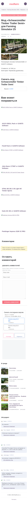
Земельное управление (9, 426)
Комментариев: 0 (15, 34)
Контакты (14, 499)
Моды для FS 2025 (21, 15)
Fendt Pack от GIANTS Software (13, 146)
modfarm (14, 4)
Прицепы (4, 15)
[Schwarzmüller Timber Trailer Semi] (14, 46)
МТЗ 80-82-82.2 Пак (8, 460)
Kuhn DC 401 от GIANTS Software (14, 211)
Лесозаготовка (11, 15)
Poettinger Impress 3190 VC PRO (13, 231)
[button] (14, 89)
